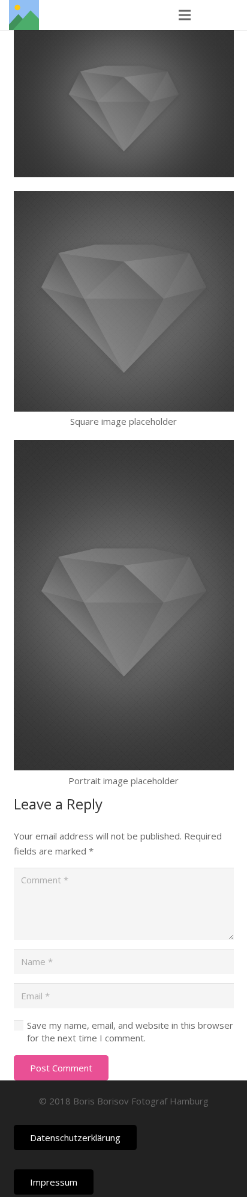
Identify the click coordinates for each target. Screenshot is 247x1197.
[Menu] (184, 15)
